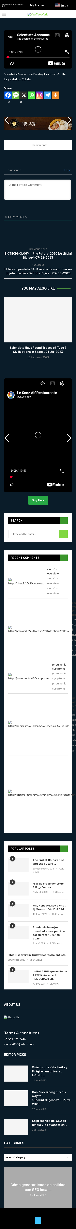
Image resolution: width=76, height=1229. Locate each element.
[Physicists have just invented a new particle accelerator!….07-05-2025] (18, 932)
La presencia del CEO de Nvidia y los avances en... (49, 1123)
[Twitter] (38, 1220)
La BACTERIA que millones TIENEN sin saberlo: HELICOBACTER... (50, 975)
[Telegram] (47, 95)
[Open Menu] (4, 14)
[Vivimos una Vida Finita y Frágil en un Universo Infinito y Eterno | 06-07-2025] (16, 1074)
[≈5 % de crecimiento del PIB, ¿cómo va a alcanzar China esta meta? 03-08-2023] (18, 889)
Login (67, 170)
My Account (38, 5)
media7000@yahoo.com (19, 1044)
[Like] (5, 102)
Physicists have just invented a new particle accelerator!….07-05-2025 (49, 933)
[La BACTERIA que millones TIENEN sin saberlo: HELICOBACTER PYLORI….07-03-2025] (18, 976)
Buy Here (38, 500)
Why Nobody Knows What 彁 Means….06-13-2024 (49, 907)
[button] (69, 120)
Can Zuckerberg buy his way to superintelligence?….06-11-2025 (51, 1098)
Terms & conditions (21, 1032)
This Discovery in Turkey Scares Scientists (36, 955)
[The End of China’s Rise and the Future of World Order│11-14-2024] (18, 865)
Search (63, 534)
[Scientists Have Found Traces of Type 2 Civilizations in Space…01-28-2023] (38, 319)
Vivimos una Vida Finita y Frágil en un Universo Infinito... (49, 1071)
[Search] (72, 14)
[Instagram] (39, 95)
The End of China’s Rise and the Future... (48, 862)
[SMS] (15, 95)
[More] (55, 95)
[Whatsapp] (31, 95)
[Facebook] (8, 95)
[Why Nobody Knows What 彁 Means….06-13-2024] (18, 910)
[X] (23, 95)
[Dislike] (17, 102)
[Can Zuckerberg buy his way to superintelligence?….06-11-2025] (16, 1098)
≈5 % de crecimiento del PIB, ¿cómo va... (48, 885)
